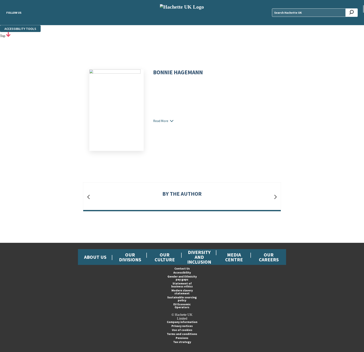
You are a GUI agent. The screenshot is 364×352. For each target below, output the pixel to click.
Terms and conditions (182, 334)
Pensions (182, 338)
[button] (88, 197)
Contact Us (182, 268)
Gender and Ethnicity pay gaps (182, 278)
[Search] (352, 12)
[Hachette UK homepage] (182, 12)
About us (95, 257)
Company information (182, 322)
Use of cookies (182, 330)
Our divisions (130, 257)
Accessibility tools (20, 29)
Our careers (269, 257)
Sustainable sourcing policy (182, 298)
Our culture (165, 257)
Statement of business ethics (182, 285)
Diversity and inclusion (199, 257)
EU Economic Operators (182, 305)
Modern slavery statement (182, 291)
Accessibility (182, 272)
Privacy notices (182, 326)
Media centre (234, 257)
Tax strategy (182, 342)
